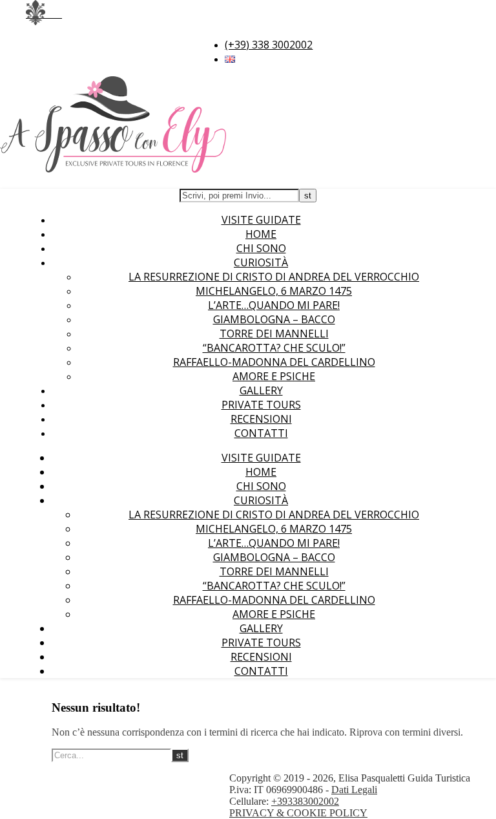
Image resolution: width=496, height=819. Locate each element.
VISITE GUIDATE (261, 220)
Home (260, 234)
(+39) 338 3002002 (269, 44)
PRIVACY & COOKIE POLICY (298, 812)
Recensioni (261, 419)
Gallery (261, 390)
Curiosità (261, 262)
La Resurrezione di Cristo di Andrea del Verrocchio (274, 277)
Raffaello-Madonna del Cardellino (274, 362)
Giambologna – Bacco (274, 319)
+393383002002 (305, 801)
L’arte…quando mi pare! (274, 305)
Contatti (261, 433)
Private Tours (261, 405)
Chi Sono (261, 248)
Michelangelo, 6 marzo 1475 (274, 291)
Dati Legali (354, 789)
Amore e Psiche (273, 376)
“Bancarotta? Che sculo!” (274, 348)
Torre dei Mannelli (274, 333)
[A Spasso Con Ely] (113, 169)
